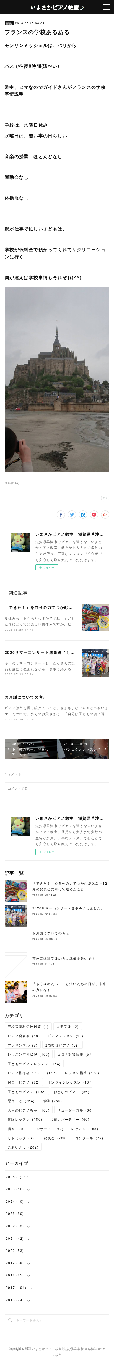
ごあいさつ (23, 1147)
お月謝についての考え (26, 697)
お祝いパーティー (69, 1119)
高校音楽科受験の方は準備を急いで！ (63, 958)
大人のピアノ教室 (29, 1110)
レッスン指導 (82, 1072)
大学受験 (67, 1026)
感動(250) (12, 483)
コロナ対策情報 (75, 1054)
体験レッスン (25, 1119)
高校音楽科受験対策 (28, 1026)
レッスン (84, 1128)
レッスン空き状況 (29, 1054)
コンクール (89, 1138)
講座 (16, 1128)
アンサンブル (23, 1045)
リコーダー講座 (75, 1110)
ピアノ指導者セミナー (32, 1072)
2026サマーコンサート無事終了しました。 (46, 652)
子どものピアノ (27, 1091)
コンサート (48, 1128)
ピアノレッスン (65, 1035)
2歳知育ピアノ (62, 1045)
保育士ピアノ (24, 1082)
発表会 (55, 1138)
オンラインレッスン (70, 1082)
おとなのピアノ (71, 1091)
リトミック (22, 1138)
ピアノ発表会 (24, 1035)
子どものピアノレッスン (34, 1063)
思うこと (21, 1100)
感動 (9, 23)
